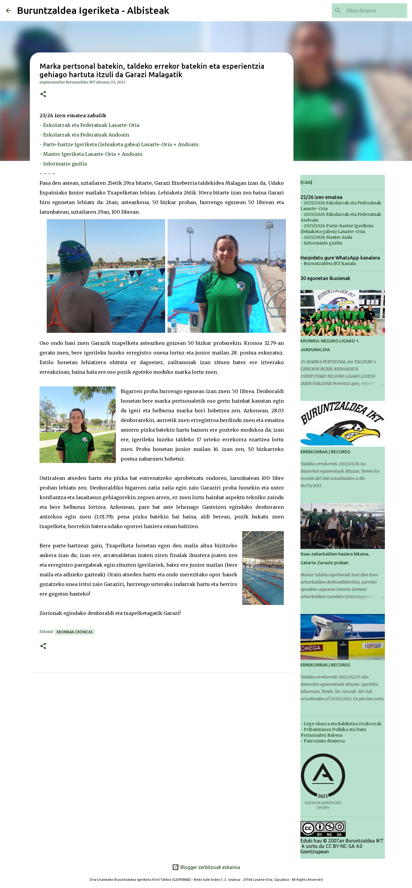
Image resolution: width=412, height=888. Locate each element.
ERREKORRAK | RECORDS (325, 451)
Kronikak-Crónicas (75, 632)
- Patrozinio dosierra (322, 741)
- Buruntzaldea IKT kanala (328, 263)
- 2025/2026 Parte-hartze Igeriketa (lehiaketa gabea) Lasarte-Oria (336, 228)
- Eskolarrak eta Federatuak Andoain (84, 135)
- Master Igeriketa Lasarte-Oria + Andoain (91, 154)
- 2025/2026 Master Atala (326, 237)
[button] (43, 94)
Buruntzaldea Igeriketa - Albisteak (93, 10)
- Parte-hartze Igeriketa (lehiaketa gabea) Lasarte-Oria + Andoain (119, 144)
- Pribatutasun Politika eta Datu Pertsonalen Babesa (333, 732)
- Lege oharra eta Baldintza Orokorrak (341, 723)
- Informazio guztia (63, 164)
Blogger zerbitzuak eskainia (209, 867)
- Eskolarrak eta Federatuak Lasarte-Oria (89, 125)
